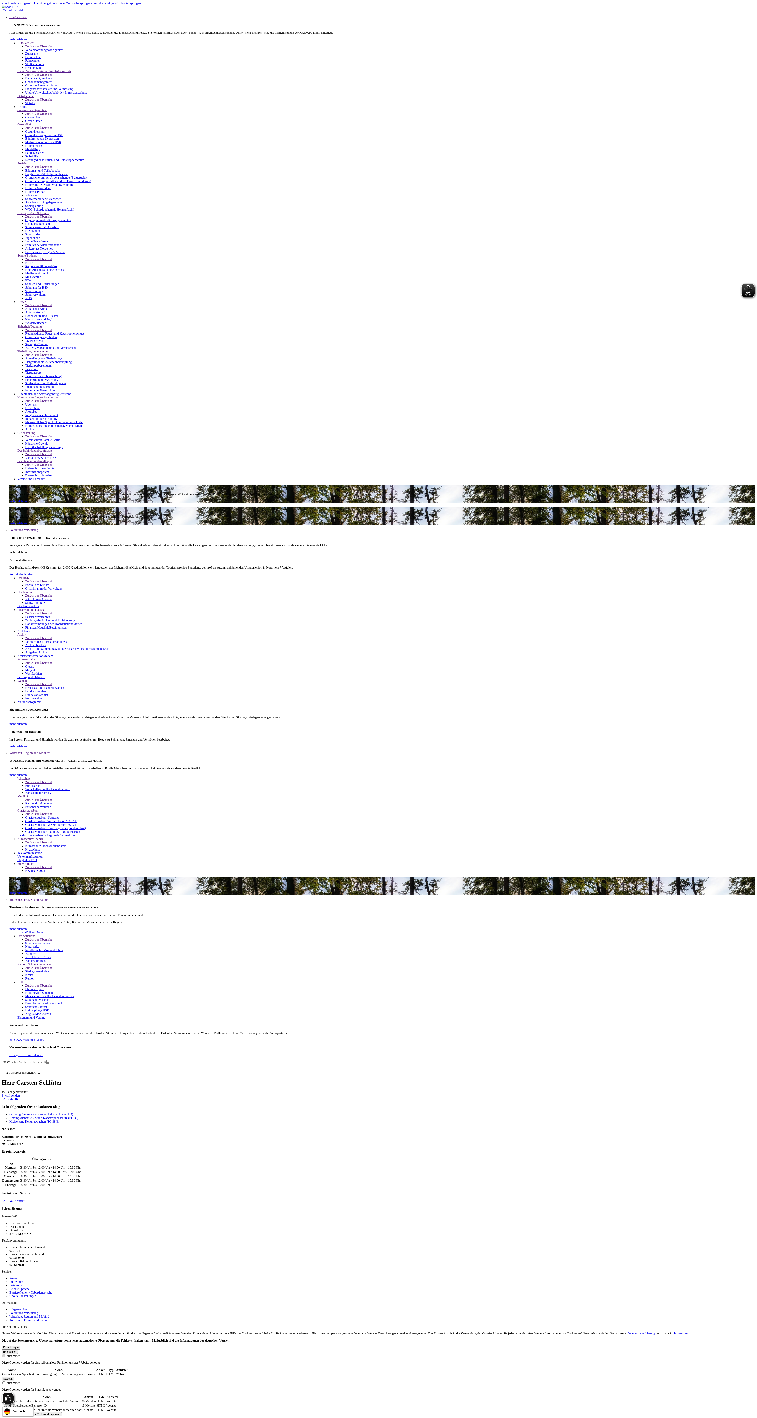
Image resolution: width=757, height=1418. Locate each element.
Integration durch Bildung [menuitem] (41, 418)
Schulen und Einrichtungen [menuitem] (42, 284)
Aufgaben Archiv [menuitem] (36, 652)
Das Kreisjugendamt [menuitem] (38, 223)
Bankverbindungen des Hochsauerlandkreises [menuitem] (53, 624)
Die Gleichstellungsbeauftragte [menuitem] (44, 447)
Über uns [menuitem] (31, 404)
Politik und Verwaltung (23, 1313)
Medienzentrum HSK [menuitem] (38, 273)
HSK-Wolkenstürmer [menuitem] (30, 932)
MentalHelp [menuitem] (32, 149)
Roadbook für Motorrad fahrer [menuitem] (44, 950)
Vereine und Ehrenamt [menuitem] (31, 479)
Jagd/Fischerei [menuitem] (34, 340)
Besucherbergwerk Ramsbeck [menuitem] (43, 1003)
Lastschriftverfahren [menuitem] (37, 616)
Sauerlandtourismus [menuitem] (37, 943)
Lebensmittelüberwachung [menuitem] (41, 379)
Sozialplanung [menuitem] (34, 206)
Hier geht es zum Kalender (26, 1055)
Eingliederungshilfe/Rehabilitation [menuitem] (46, 174)
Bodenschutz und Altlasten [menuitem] (42, 316)
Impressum (16, 1281)
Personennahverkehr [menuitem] (38, 807)
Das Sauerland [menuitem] (26, 936)
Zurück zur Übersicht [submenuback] (38, 46)
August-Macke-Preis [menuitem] (38, 1014)
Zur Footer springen (128, 3)
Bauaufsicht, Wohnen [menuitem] (38, 78)
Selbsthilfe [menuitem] (31, 156)
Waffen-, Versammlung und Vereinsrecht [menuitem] (50, 347)
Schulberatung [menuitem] (34, 291)
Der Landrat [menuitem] (25, 592)
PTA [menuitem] (28, 280)
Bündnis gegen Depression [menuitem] (42, 138)
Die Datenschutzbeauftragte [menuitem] (34, 461)
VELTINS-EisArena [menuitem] (38, 957)
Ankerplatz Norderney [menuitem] (39, 248)
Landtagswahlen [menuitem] (35, 691)
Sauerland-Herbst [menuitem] (36, 1006)
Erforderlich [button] (9, 1351)
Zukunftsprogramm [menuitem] (29, 702)
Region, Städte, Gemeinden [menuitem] (34, 964)
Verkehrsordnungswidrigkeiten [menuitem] (44, 50)
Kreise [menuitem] (29, 975)
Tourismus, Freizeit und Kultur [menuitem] (28, 899)
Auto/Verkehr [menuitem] (25, 43)
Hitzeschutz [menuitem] (32, 849)
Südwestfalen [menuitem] (25, 863)
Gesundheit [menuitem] (24, 124)
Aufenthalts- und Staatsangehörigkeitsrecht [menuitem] (44, 394)
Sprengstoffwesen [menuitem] (36, 344)
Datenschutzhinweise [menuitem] (38, 475)
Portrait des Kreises (21, 574)
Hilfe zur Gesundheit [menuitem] (38, 188)
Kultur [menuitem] (21, 982)
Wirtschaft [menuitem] (23, 778)
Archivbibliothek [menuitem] (35, 645)
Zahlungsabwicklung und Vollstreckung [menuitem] (50, 620)
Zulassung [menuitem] (31, 53)
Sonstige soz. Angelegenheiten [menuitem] (44, 202)
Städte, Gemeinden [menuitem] (37, 971)
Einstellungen (11, 1347)
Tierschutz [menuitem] (31, 369)
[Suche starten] (48, 1063)
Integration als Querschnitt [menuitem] (41, 415)
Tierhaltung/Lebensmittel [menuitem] (32, 351)
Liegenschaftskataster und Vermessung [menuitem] (49, 89)
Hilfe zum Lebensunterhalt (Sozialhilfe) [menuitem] (49, 184)
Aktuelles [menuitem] (31, 411)
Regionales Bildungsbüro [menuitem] (41, 266)
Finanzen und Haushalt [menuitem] (31, 609)
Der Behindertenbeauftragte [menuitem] (34, 450)
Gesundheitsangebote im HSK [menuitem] (44, 135)
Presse (13, 1278)
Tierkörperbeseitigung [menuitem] (38, 365)
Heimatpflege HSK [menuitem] (37, 1010)
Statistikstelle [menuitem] (25, 96)
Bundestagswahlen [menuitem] (37, 694)
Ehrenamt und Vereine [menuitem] (31, 1017)
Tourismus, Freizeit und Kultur (28, 1320)
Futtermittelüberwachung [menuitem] (40, 390)
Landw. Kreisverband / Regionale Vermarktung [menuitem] (46, 835)
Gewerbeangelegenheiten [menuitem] (41, 337)
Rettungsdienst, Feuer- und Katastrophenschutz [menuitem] (54, 160)
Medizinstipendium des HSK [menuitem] (43, 142)
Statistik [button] (8, 1378)
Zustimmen (13, 1356)
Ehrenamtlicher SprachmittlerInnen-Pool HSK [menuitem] (54, 422)
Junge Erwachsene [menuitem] (36, 241)
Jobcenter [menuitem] (31, 195)
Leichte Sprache (19, 1289)
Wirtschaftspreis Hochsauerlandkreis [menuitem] (47, 789)
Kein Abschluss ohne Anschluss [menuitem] (45, 269)
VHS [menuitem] (28, 298)
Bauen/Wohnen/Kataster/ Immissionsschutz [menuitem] (44, 71)
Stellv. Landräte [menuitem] (35, 602)
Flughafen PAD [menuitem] (27, 860)
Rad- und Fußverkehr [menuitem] (38, 803)
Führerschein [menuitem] (33, 57)
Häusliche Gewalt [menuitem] (36, 443)
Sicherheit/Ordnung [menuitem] (29, 326)
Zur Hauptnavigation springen (47, 3)
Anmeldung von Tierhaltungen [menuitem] (44, 358)
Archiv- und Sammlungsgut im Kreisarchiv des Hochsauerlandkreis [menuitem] (67, 648)
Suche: (6, 1062)
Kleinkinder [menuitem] (32, 230)
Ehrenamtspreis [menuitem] (34, 989)
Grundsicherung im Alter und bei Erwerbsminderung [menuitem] (58, 181)
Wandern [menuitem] (30, 953)
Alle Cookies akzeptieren (46, 1414)
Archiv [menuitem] (29, 429)
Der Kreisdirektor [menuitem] (28, 606)
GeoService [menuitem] (32, 117)
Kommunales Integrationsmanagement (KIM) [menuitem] (53, 425)
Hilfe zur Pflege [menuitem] (35, 191)
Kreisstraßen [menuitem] (33, 67)
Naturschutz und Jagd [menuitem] (38, 319)
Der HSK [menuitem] (23, 577)
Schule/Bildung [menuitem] (27, 255)
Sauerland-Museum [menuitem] (37, 999)
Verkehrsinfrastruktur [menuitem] (30, 856)
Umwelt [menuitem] (22, 301)
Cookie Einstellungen (22, 1296)
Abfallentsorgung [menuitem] (36, 308)
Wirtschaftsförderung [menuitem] (38, 792)
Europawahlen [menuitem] (34, 698)
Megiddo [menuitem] (30, 670)
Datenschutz (17, 1285)
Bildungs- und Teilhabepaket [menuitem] (43, 170)
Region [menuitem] (29, 978)
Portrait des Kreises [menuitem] (37, 585)
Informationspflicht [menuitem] (37, 472)
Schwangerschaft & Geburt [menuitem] (42, 227)
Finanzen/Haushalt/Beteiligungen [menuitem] (46, 627)
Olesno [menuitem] (29, 666)
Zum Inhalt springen (103, 3)
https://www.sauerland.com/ (26, 1039)
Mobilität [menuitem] (23, 796)
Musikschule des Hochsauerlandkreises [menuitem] (49, 996)
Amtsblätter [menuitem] (24, 631)
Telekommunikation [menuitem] (29, 853)
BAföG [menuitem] (30, 262)
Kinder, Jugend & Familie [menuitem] (33, 213)
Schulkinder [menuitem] (32, 234)
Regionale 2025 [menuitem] (35, 870)
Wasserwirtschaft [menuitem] (35, 323)
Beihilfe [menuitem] (22, 106)
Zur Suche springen (78, 3)
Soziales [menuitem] (22, 163)
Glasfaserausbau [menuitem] (27, 810)
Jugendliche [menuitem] (32, 238)
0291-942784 (10, 1099)
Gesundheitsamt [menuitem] (35, 131)
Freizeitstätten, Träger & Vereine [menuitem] (45, 252)
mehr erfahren (18, 39)
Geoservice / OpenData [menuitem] (32, 110)
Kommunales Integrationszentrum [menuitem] (38, 397)
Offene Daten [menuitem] (33, 121)
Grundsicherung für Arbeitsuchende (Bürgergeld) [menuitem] (56, 177)
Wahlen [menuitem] (22, 680)
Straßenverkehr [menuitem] (34, 64)
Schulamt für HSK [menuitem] (36, 287)
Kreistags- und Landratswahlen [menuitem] (44, 687)
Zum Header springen (15, 3)
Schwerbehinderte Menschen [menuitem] (43, 199)
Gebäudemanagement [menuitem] (38, 82)
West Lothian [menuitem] (33, 673)
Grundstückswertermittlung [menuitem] (42, 85)
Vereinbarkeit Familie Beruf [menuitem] (42, 440)
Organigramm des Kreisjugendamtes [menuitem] (48, 220)
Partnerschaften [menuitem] (26, 659)
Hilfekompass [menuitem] (33, 145)
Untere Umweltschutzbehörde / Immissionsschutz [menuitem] (56, 92)
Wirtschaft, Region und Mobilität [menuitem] (29, 753)
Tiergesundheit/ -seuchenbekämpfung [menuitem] (48, 362)
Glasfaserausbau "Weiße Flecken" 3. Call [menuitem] (51, 821)
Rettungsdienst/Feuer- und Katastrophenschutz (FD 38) (43, 1118)
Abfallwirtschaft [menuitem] (35, 312)
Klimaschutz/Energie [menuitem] (30, 838)
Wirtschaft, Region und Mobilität (29, 1316)
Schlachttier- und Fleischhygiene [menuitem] (45, 383)
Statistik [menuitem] (30, 103)
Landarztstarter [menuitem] (34, 152)
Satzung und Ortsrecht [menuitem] (31, 677)
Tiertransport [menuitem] (33, 372)
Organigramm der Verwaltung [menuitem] (43, 588)
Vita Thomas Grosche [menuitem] (38, 599)
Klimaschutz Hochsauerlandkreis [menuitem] (45, 846)
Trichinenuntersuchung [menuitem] (39, 386)
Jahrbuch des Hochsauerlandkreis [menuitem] (46, 641)
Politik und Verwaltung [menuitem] (23, 530)
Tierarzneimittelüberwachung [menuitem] (43, 376)
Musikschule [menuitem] (33, 277)
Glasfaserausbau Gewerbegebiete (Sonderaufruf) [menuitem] (55, 828)
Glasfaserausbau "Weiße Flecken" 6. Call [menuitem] (51, 824)
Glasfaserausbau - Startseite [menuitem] (42, 817)
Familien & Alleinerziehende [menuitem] (43, 245)
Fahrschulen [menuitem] (32, 60)
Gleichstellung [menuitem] (26, 433)
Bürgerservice (18, 1309)
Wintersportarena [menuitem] (35, 960)
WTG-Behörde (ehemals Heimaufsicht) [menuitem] (49, 209)
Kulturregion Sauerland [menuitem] (39, 992)
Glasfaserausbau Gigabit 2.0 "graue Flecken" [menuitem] (53, 831)
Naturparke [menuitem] (32, 946)
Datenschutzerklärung (641, 1333)
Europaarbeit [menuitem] (33, 785)
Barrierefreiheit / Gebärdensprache (30, 1292)
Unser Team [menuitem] (32, 408)
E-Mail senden (11, 1095)
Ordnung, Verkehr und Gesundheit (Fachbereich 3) (41, 1114)
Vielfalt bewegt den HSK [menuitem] (41, 457)
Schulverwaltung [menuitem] (35, 294)
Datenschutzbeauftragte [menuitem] (39, 468)
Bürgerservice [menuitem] (18, 17)
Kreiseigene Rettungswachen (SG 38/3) (34, 1121)
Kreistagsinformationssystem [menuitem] (35, 655)
